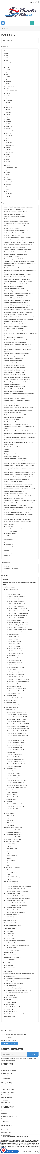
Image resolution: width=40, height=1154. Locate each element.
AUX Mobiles (10, 825)
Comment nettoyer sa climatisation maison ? (16, 291)
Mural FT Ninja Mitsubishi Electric (17, 627)
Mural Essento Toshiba (15, 643)
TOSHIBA (8, 150)
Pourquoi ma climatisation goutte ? (13, 321)
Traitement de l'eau (11, 938)
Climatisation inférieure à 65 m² (14, 837)
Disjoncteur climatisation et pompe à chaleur (17, 992)
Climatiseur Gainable (11, 700)
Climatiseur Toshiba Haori (14, 766)
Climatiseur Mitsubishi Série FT (15, 747)
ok (34, 1054)
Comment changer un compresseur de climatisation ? (18, 382)
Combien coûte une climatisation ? (13, 422)
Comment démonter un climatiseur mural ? (15, 458)
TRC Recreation (10, 152)
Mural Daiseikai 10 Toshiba (16, 653)
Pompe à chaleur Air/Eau (10, 923)
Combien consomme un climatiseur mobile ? (16, 493)
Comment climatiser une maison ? (13, 412)
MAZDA (8, 110)
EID (7, 79)
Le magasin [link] (4, 1113)
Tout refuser (27, 1151)
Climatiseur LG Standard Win (14, 804)
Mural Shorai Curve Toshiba (16, 651)
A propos (6, 449)
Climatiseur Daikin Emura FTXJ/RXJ (16, 719)
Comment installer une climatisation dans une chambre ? (19, 474)
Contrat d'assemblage (8, 1092)
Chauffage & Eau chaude (9, 920)
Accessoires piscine (11, 947)
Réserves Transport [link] (6, 1097)
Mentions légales (8, 444)
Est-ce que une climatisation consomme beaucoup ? (18, 312)
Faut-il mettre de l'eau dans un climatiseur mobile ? (17, 510)
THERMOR (8, 147)
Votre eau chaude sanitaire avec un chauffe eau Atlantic (19, 261)
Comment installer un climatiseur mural (14, 363)
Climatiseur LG (9, 801)
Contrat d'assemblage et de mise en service (17, 529)
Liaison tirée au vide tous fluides (14, 983)
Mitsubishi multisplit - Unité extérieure (17, 903)
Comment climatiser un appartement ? (14, 417)
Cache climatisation (11, 995)
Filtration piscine (8, 952)
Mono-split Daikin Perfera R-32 (17, 601)
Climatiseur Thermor (11, 799)
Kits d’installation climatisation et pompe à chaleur (19, 978)
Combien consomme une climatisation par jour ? (16, 268)
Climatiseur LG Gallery (13, 808)
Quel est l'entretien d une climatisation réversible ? (17, 486)
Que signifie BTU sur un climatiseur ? (14, 328)
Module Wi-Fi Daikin (11, 1002)
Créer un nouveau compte (11, 568)
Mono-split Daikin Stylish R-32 (16, 606)
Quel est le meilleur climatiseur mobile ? (14, 233)
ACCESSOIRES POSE (11, 168)
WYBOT (8, 161)
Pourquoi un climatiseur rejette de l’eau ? (14, 324)
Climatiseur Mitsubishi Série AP (15, 742)
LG (6, 105)
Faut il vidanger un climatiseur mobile (14, 372)
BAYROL (8, 69)
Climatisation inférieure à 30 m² (14, 830)
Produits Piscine (8, 931)
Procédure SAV (9, 544)
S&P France (9, 135)
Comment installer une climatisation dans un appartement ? (19, 472)
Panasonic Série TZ (14, 636)
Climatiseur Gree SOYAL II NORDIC (16, 780)
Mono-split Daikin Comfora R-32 (17, 599)
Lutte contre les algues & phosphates (15, 940)
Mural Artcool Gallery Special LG (17, 667)
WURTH (8, 159)
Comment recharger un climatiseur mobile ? (15, 505)
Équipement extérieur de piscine (12, 957)
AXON (7, 67)
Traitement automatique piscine (12, 950)
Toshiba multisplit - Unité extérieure (16, 910)
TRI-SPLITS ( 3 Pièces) (12, 855)
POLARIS (8, 128)
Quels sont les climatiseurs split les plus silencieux (17, 237)
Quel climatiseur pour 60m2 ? (12, 419)
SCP (7, 186)
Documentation (10, 526)
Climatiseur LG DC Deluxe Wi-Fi (15, 806)
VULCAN (8, 157)
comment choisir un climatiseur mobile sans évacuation (19, 242)
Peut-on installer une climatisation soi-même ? (16, 326)
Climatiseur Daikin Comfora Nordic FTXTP (18, 726)
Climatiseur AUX (10, 813)
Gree (8, 851)
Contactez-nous (8, 553)
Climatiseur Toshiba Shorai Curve (15, 761)
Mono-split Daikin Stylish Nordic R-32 (18, 615)
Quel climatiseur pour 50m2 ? (12, 405)
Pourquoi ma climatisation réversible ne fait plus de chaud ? (19, 488)
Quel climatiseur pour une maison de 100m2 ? (16, 415)
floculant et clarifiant (11, 943)
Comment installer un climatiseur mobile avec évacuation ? (19, 503)
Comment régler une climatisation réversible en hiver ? (18, 507)
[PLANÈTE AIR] (20, 12)
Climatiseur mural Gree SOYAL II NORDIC (19, 679)
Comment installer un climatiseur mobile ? (15, 214)
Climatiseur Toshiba (11, 752)
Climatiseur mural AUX (13, 684)
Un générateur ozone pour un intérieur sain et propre (17, 279)
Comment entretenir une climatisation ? (14, 288)
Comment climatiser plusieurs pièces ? (14, 276)
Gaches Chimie (10, 86)
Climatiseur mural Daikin (13, 594)
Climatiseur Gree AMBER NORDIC (16, 782)
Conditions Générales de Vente (12, 447)
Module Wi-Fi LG (10, 1009)
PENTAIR (8, 124)
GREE (7, 88)
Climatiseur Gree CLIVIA (13, 775)
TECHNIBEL (9, 142)
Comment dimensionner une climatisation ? (15, 284)
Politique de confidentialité (11, 454)
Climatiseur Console (11, 695)
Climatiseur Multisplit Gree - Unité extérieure (18, 895)
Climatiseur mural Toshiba (14, 641)
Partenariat (5, 1100)
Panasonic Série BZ (14, 634)
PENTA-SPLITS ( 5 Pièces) (13, 877)
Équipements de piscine (9, 928)
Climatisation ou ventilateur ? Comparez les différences (18, 347)
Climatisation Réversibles (9, 1070)
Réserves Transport (11, 533)
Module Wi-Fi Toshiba (11, 1011)
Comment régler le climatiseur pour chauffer (15, 302)
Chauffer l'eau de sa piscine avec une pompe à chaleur (18, 207)
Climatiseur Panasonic (12, 790)
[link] (34, 2)
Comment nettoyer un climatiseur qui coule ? (16, 295)
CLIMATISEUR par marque (11, 707)
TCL (7, 191)
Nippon (7, 117)
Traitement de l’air (8, 963)
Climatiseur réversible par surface (13, 827)
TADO (7, 140)
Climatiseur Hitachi (11, 768)
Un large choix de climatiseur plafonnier (14, 216)
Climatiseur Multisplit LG (12, 914)
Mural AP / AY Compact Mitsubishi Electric (20, 625)
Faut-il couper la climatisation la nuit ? (14, 481)
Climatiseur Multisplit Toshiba (13, 907)
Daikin (9, 846)
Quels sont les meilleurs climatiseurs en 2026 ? (16, 340)
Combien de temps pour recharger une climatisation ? (18, 274)
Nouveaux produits (9, 51)
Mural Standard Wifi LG (15, 660)
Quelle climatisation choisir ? (11, 219)
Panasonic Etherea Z (14, 639)
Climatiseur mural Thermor (14, 686)
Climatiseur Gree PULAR (13, 773)
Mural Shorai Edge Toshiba (16, 648)
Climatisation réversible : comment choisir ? (15, 211)
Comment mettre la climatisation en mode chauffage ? (18, 477)
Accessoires (6, 1076)
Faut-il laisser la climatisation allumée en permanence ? (18, 484)
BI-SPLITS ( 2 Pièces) (11, 844)
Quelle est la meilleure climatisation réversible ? (16, 230)
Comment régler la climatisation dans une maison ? (17, 300)
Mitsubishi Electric (12, 848)
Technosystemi (10, 145)
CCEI (7, 74)
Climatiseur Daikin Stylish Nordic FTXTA (17, 731)
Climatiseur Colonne (11, 702)
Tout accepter (9, 1151)
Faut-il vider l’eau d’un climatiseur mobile (15, 367)
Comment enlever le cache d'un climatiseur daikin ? (17, 519)
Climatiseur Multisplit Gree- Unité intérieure (18, 898)
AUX (7, 65)
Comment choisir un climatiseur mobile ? (15, 240)
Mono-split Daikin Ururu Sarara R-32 (18, 608)
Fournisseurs (7, 165)
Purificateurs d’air (9, 965)
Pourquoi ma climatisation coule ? (13, 384)
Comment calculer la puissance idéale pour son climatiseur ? (20, 407)
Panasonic (8, 121)
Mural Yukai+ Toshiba (14, 646)
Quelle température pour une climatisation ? (15, 342)
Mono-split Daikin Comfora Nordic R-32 (19, 610)
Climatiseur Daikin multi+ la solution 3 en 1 (18, 891)
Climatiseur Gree (10, 771)
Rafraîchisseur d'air (9, 967)
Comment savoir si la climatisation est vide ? (16, 314)
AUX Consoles (11, 822)
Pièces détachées (7, 971)
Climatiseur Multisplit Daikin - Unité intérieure (19, 886)
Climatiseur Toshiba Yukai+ (14, 757)
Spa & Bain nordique (9, 959)
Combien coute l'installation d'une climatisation (16, 424)
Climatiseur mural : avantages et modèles (15, 226)
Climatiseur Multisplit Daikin (13, 884)
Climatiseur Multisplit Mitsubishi (14, 900)
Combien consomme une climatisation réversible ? (17, 496)
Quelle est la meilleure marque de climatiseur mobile (18, 244)
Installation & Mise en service (12, 456)
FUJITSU (8, 84)
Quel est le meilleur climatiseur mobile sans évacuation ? (19, 514)
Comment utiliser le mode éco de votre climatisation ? (18, 344)
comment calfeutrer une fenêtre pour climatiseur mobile (19, 393)
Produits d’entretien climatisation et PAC (14, 1014)
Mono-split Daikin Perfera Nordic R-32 (18, 613)
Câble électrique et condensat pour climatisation (18, 990)
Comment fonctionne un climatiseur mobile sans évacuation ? (20, 463)
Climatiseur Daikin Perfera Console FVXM (18, 735)
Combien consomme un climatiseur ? (14, 439)
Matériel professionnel (10, 1016)
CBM (7, 72)
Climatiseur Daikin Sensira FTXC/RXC (17, 733)
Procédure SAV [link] (5, 1094)
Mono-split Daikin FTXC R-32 (16, 618)
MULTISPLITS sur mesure (11, 881)
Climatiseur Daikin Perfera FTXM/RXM (17, 716)
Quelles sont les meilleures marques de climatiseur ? (18, 379)
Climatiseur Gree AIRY (13, 778)
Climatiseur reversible (9, 587)
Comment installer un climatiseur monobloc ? (16, 370)
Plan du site (7, 555)
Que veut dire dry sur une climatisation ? (14, 259)
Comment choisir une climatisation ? (13, 209)
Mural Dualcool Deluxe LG (15, 662)
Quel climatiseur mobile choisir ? (12, 228)
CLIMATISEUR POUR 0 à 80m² (13, 839)
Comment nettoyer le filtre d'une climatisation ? (16, 479)
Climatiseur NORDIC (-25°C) (13, 705)
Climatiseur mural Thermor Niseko (18, 691)
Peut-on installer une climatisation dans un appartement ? (19, 317)
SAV (5, 542)
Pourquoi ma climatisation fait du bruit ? (14, 491)
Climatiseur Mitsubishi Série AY (15, 745)
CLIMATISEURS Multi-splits (11, 841)
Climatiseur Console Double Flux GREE (17, 785)
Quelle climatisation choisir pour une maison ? (16, 221)
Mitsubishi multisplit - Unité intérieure (17, 905)
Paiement (6, 451)
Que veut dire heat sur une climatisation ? (15, 252)
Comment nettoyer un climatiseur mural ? (15, 403)
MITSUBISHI (9, 112)
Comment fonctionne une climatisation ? (14, 247)
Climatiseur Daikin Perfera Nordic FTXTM (18, 728)
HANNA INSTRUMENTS (12, 91)
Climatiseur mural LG (12, 658)
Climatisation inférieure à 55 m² (14, 834)
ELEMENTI (8, 81)
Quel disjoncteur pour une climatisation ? (15, 365)
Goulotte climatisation (11, 997)
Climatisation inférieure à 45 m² (14, 832)
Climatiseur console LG (13, 811)
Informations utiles (9, 524)
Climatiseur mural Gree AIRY (16, 676)
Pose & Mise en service (9, 1089)
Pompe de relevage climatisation (14, 988)
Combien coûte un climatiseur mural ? (14, 498)
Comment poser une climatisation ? (13, 360)
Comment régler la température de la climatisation (17, 305)
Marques (6, 53)
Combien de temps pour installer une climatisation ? (17, 356)
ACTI (7, 55)
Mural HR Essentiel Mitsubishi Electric (18, 622)
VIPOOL (8, 154)
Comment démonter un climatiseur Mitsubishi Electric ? (18, 517)
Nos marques (6, 1078)
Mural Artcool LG (13, 665)
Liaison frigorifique (11, 981)
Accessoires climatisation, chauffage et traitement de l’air (18, 973)
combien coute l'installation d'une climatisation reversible (19, 442)
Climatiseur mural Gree (13, 669)
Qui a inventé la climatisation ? (12, 256)
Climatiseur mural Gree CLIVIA (16, 674)
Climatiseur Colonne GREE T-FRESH (16, 787)
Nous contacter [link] (5, 1102)
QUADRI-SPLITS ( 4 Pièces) (13, 867)
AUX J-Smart (10, 815)
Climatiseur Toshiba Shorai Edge (15, 759)
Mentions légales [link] (5, 1119)
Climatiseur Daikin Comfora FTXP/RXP (17, 714)
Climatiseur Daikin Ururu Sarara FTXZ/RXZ (18, 724)
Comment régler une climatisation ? (13, 389)
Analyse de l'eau (10, 933)
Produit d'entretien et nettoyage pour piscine (17, 945)
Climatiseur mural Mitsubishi (14, 620)
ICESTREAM (9, 100)
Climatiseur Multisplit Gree (13, 893)
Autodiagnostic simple (11, 547)
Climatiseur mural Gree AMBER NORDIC (19, 681)
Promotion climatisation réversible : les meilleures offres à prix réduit (19, 583)
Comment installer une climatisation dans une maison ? (18, 293)
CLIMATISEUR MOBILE (10, 917)
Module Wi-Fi (7, 1000)
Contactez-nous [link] (9, 1043)
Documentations (8, 539)
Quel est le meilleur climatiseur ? (12, 235)
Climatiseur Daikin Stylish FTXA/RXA (16, 721)
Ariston (7, 60)
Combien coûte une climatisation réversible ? (16, 431)
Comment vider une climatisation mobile (14, 374)
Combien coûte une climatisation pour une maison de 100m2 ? (20, 500)
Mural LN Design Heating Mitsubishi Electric (20, 629)
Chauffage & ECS (7, 1073)
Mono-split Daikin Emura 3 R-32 (17, 603)
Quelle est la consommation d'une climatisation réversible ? (19, 437)
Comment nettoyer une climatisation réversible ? (16, 400)
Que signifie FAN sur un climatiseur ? (13, 337)
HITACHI (8, 95)
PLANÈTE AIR (8, 40)
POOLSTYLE (9, 133)
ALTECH (8, 58)
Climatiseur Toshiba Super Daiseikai (16, 764)
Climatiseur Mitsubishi (11, 738)
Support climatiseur (11, 985)
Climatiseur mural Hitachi (13, 693)
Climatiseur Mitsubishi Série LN (15, 749)
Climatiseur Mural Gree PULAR (16, 672)
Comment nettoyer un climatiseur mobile (14, 398)
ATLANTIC (8, 62)
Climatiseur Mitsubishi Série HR (15, 740)
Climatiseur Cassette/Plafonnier (14, 698)
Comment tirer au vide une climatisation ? (15, 386)
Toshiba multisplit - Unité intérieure (16, 912)
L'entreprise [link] (4, 1111)
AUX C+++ (9, 818)
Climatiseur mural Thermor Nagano (18, 688)
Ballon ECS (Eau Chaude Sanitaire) (13, 925)
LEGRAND (8, 102)
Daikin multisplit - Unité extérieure (16, 888)
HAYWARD (8, 93)
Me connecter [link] (5, 1130)
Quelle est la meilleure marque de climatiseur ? (16, 223)
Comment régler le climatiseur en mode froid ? (16, 307)
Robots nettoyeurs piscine (11, 954)
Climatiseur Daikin (10, 709)
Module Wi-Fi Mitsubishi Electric (14, 1007)
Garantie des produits (11, 531)
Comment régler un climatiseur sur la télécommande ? (18, 309)
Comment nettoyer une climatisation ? (14, 391)
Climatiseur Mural (10, 592)
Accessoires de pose (9, 976)
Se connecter (7, 566)
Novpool (8, 119)
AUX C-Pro (10, 820)
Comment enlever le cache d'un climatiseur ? (16, 396)
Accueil (5, 579)
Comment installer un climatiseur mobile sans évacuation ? (19, 465)
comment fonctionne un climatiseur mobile (15, 254)
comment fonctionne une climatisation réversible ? (17, 249)
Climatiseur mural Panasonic (14, 632)
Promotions (6, 1068)
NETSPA (8, 114)
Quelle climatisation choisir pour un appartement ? (17, 521)
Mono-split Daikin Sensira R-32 (17, 596)
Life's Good (9, 107)
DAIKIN (8, 77)
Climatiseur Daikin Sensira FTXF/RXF (17, 712)
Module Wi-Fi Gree (10, 1004)
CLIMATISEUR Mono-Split (11, 589)
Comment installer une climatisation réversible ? (16, 353)
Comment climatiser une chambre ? (13, 286)
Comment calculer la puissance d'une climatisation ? (18, 410)
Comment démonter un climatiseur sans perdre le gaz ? (18, 281)
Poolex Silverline (10, 131)
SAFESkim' (8, 138)
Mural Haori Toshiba (14, 655)
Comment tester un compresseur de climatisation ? (17, 377)
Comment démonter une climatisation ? (14, 461)
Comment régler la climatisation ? (13, 298)
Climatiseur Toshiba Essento (14, 754)
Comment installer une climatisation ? (14, 358)
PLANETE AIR (9, 126)
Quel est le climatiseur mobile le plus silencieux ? (17, 512)
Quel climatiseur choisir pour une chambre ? (15, 331)
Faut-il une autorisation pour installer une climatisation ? (18, 319)
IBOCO (7, 98)
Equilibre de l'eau (10, 936)
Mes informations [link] (6, 1132)
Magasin (6, 550)
